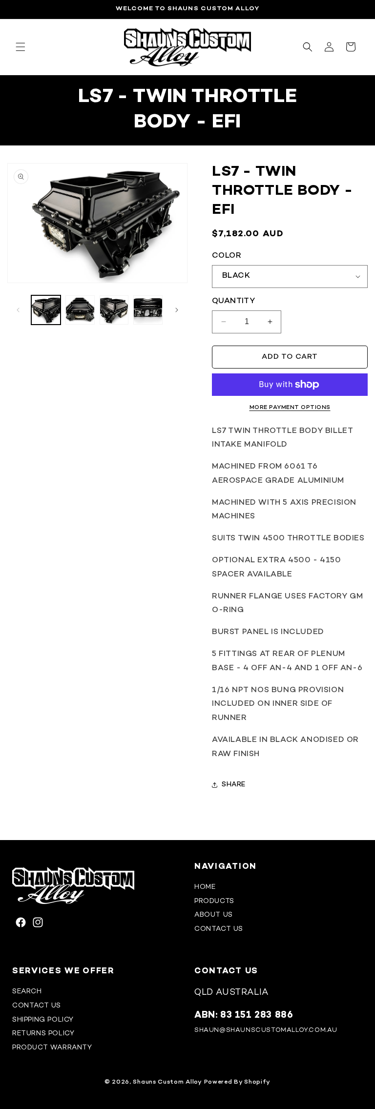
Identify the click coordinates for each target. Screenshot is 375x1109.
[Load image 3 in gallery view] (114, 310)
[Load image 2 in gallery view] (80, 310)
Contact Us (218, 929)
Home (204, 887)
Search (27, 991)
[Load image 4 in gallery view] (148, 310)
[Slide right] (177, 310)
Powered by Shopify (237, 1082)
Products (214, 901)
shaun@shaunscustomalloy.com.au (265, 1030)
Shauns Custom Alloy (167, 1082)
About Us (213, 915)
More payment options (290, 408)
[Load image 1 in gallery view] (46, 310)
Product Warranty (52, 1047)
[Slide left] (18, 310)
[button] (20, 47)
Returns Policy (43, 1033)
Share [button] (234, 784)
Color (226, 256)
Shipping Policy (43, 1020)
